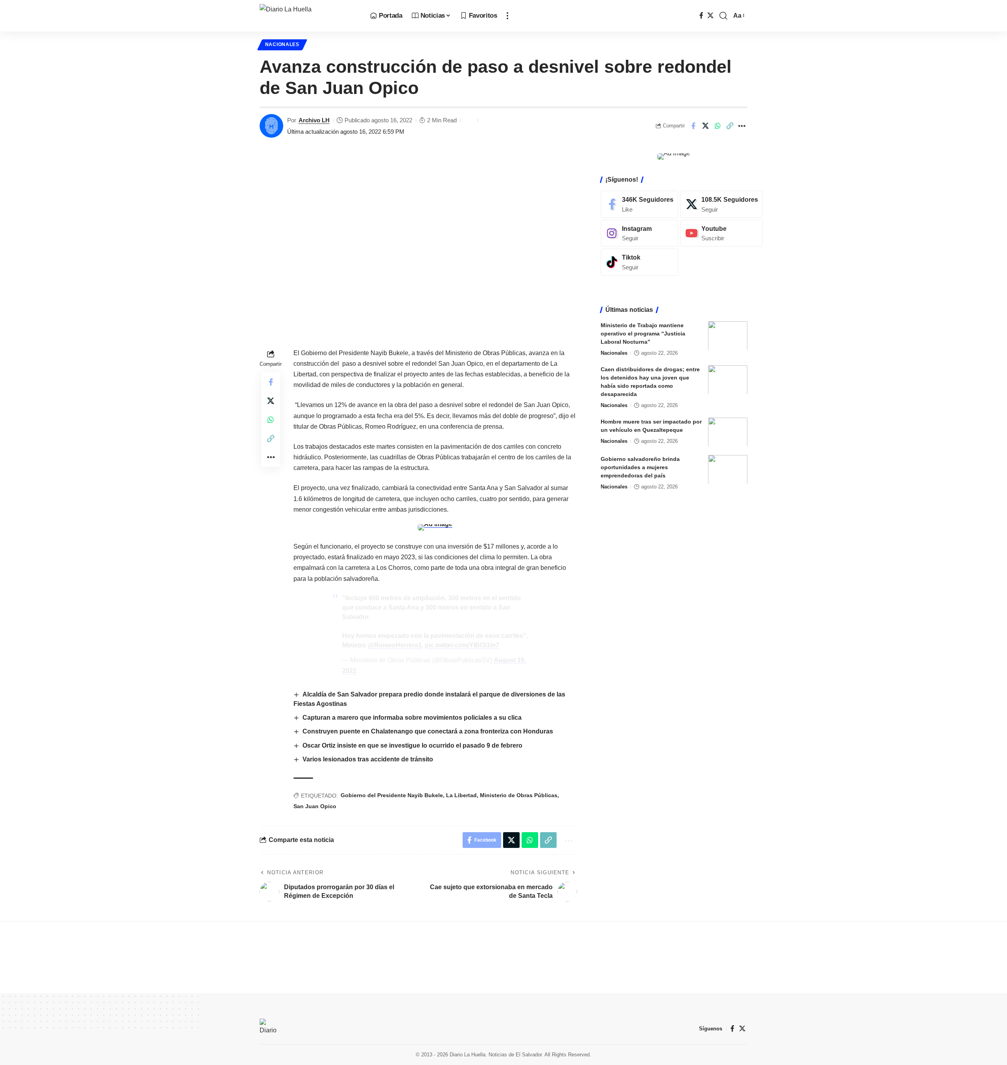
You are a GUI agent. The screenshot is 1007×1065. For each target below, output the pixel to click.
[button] (507, 15)
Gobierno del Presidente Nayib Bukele (392, 795)
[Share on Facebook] (693, 126)
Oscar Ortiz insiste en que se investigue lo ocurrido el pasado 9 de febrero (412, 745)
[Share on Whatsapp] (717, 126)
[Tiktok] (639, 262)
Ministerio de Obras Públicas (518, 795)
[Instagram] (639, 233)
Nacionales (282, 44)
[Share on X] (705, 126)
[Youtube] (721, 233)
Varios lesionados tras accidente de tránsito (367, 759)
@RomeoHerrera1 (395, 645)
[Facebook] (701, 15)
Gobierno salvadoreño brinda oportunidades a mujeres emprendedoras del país (640, 466)
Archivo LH (314, 120)
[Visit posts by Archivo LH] (271, 126)
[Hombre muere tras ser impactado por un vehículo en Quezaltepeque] (727, 432)
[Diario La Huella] (309, 16)
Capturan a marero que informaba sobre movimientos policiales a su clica (412, 717)
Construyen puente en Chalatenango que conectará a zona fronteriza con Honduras (427, 731)
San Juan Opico (314, 806)
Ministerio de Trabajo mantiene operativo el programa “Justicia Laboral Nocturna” (643, 333)
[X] (710, 15)
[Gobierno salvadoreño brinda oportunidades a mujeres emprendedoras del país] (727, 469)
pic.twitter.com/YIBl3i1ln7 (462, 645)
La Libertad (461, 795)
